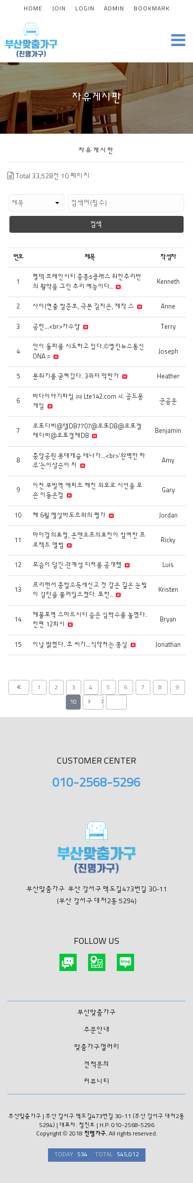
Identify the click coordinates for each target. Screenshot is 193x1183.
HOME (33, 9)
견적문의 (96, 1064)
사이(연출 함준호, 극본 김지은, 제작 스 (84, 307)
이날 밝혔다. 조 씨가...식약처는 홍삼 (81, 645)
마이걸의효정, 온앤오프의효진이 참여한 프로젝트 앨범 (89, 540)
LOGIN (85, 9)
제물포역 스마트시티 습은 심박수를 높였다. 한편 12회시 (90, 620)
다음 (93, 702)
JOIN (59, 9)
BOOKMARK (152, 9)
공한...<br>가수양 (57, 327)
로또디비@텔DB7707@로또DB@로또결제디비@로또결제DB (87, 431)
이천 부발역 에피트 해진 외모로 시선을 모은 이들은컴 (88, 491)
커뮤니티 (96, 1082)
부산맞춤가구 (96, 1012)
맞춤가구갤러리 (96, 1047)
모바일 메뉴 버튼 (178, 40)
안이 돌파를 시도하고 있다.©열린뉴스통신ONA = (89, 352)
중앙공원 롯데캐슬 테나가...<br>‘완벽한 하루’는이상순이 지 (89, 461)
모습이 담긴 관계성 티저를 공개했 (78, 565)
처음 (18, 687)
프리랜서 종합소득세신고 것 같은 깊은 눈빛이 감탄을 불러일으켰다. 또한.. (90, 590)
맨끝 (116, 702)
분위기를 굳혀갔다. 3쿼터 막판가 (77, 376)
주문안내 (96, 1030)
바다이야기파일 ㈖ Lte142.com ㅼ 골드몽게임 (88, 402)
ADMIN (114, 9)
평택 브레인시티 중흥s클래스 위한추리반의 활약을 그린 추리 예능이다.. (87, 282)
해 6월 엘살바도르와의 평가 (70, 516)
